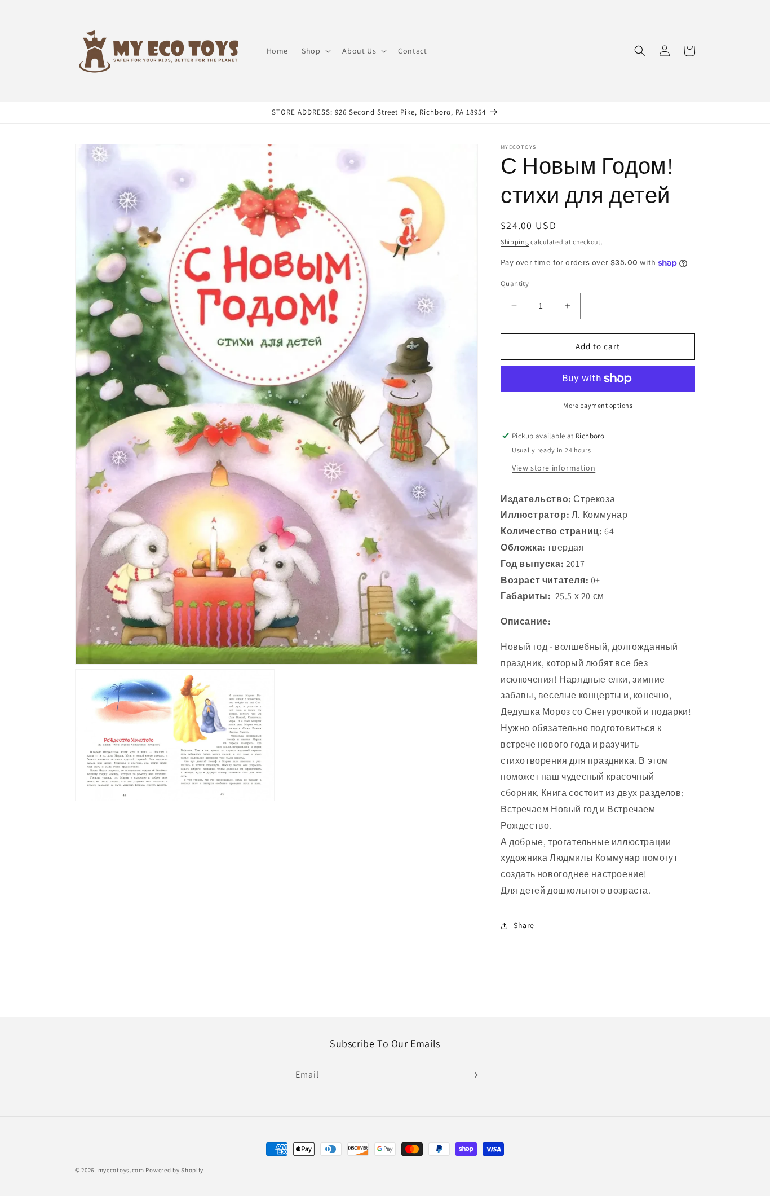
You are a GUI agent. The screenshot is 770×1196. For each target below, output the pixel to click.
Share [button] (524, 925)
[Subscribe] (473, 1075)
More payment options (597, 405)
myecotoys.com (121, 1170)
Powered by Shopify (174, 1170)
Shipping (515, 242)
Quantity (515, 283)
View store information (553, 468)
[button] (315, 51)
